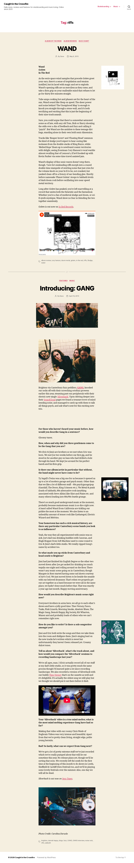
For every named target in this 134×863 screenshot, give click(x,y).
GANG (80, 387)
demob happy (53, 840)
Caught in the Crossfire (16, 4)
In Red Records (66, 206)
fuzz (65, 840)
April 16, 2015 (74, 296)
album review (46, 260)
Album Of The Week (53, 41)
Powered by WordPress (46, 857)
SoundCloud (50, 399)
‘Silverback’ (62, 396)
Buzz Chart (84, 41)
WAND (67, 48)
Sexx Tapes (67, 778)
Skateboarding (103, 6)
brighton (44, 840)
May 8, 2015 (74, 56)
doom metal (65, 260)
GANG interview (78, 840)
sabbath (48, 843)
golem (73, 260)
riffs (85, 260)
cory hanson (56, 260)
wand (43, 263)
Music (115, 6)
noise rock (89, 840)
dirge (61, 840)
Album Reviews (70, 41)
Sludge (90, 260)
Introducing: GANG (67, 288)
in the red (79, 260)
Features (63, 281)
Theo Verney (55, 675)
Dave (62, 56)
